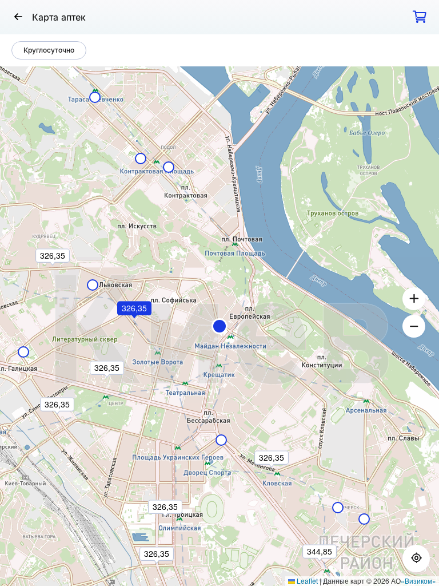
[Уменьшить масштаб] (413, 326)
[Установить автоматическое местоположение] (416, 558)
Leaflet (306, 580)
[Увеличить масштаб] (413, 298)
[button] (219, 326)
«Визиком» (418, 580)
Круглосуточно (48, 50)
